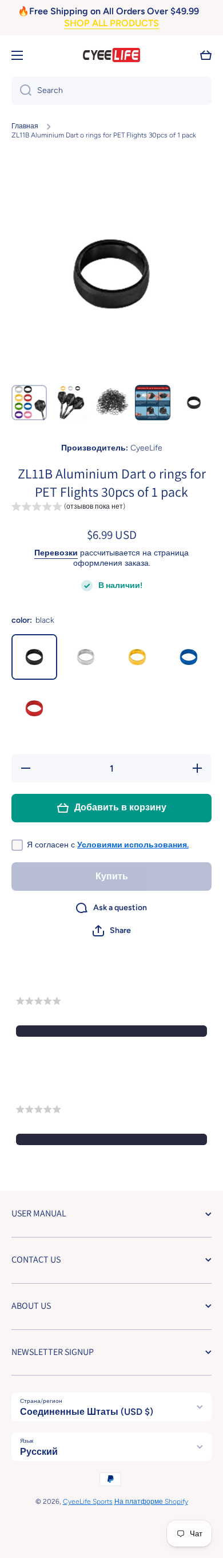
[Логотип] (111, 55)
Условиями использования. (133, 845)
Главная (24, 126)
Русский (39, 1451)
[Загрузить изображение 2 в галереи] (70, 402)
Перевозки (56, 553)
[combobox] (111, 90)
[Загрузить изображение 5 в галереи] (194, 402)
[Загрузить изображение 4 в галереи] (152, 402)
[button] (206, 55)
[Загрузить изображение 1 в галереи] (29, 402)
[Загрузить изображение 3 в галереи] (111, 402)
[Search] (21, 90)
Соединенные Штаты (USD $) (86, 1411)
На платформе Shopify (151, 1502)
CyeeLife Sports (88, 1502)
